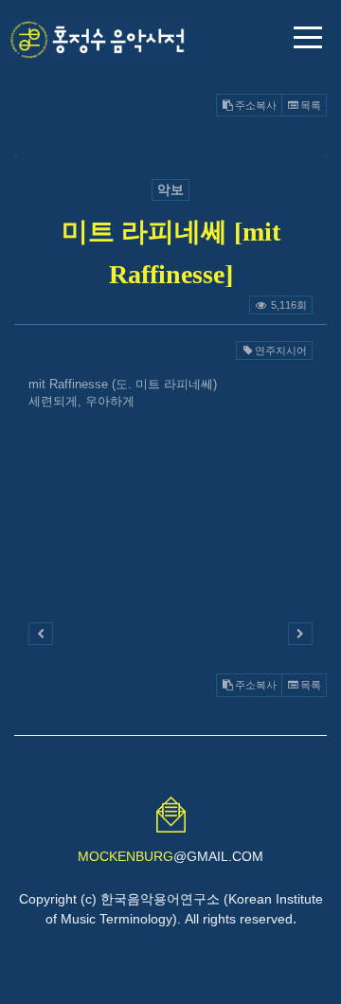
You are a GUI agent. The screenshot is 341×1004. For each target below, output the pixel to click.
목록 (310, 105)
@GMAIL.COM (170, 856)
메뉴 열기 (308, 37)
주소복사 (256, 105)
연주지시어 (281, 350)
